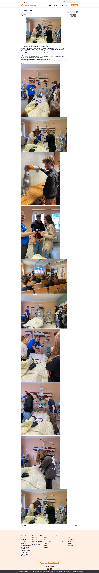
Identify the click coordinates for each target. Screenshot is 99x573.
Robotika (58, 539)
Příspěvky (58, 535)
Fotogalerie (58, 537)
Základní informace (25, 535)
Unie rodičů (23, 543)
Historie (22, 537)
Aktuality (62, 5)
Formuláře (70, 535)
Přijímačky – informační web (37, 542)
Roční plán (70, 543)
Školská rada (23, 541)
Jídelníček (46, 547)
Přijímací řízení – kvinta (37, 539)
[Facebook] (71, 15)
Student (55, 5)
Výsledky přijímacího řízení (36, 545)
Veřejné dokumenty (72, 539)
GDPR (69, 537)
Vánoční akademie (60, 541)
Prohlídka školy (24, 539)
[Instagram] (74, 15)
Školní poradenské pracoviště (25, 548)
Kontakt (67, 5)
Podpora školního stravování (24, 555)
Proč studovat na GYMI (37, 535)
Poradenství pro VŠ (48, 541)
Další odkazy (70, 545)
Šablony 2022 (24, 552)
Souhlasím (81, 571)
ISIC (45, 539)
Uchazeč (49, 5)
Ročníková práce (47, 537)
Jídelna (45, 545)
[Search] (77, 12)
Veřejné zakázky (71, 541)
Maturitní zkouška (47, 535)
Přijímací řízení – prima (37, 537)
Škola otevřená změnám (26, 545)
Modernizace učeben (25, 550)
